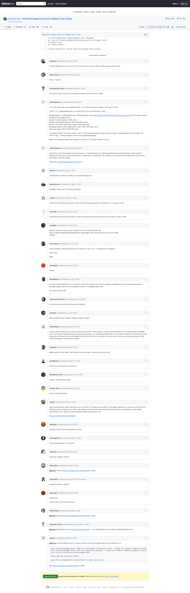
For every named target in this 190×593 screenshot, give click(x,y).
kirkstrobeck (54, 511)
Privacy (71, 587)
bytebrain (53, 424)
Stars (35, 27)
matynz (52, 198)
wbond (52, 402)
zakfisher (53, 452)
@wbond (52, 470)
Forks (48, 27)
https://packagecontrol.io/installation (62, 416)
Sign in (175, 4)
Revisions (21, 27)
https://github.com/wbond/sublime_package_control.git (113, 115)
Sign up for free (50, 576)
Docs (98, 587)
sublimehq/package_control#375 (69, 162)
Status (85, 587)
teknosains (54, 465)
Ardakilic (53, 313)
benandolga (54, 327)
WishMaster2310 (56, 375)
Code (9, 27)
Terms (66, 587)
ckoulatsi (53, 212)
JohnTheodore (55, 102)
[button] (168, 26)
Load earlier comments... (98, 55)
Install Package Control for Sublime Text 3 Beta (47, 18)
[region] (95, 43)
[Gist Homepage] (8, 3)
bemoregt (53, 493)
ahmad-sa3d (54, 388)
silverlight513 (55, 438)
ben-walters (54, 244)
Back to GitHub (61, 4)
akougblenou (55, 279)
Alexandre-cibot (56, 524)
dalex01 (52, 538)
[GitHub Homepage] (47, 587)
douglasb (53, 61)
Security (78, 587)
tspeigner (53, 347)
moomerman (14, 18)
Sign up (184, 4)
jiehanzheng (54, 75)
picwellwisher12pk (57, 88)
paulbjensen (54, 361)
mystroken (54, 479)
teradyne (53, 225)
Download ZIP (180, 27)
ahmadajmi (54, 265)
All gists (51, 4)
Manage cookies (114, 587)
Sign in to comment (111, 576)
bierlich (52, 170)
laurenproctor (55, 184)
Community (91, 587)
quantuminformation (57, 299)
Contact (104, 587)
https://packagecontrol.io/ (80, 529)
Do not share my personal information (132, 587)
